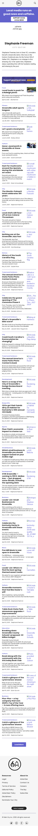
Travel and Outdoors (9, 126)
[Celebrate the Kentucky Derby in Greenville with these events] (31, 528)
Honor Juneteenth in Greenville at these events (12, 148)
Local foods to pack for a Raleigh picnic (13, 91)
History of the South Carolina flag (11, 256)
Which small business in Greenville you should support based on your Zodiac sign (13, 453)
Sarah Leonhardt (16, 158)
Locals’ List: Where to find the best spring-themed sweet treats (12, 570)
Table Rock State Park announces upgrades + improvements (13, 611)
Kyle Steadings (15, 247)
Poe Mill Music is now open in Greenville (11, 551)
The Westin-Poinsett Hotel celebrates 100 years (12, 193)
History (4, 253)
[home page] (19, 3)
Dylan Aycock (15, 690)
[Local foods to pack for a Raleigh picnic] (31, 89)
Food (4, 88)
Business (5, 497)
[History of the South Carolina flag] (31, 256)
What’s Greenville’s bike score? (11, 320)
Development (7, 379)
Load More (19, 744)
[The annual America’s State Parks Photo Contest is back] (31, 280)
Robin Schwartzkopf (17, 183)
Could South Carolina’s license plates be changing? (13, 339)
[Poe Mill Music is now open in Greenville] (31, 550)
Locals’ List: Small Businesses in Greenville (10, 502)
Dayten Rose (15, 266)
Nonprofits (6, 403)
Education (6, 628)
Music (4, 548)
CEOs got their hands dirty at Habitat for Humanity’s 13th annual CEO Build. (13, 408)
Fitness (4, 105)
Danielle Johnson (16, 311)
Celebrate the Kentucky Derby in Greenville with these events (12, 526)
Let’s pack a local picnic (13, 129)
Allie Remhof (14, 100)
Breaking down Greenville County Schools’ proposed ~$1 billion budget (12, 633)
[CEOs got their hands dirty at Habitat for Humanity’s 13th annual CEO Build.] (31, 407)
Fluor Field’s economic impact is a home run (12, 430)
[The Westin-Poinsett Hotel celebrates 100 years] (31, 191)
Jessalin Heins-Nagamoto (19, 329)
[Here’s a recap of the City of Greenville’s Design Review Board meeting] (31, 383)
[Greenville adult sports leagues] (31, 108)
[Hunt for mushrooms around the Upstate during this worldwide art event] (31, 171)
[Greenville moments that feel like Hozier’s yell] (31, 588)
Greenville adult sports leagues (13, 109)
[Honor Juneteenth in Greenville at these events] (31, 145)
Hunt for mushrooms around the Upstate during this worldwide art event (12, 169)
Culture (4, 144)
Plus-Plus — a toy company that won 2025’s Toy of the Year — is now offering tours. (13, 701)
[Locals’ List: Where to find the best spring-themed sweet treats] (31, 568)
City (3, 189)
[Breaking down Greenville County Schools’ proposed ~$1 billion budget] (31, 632)
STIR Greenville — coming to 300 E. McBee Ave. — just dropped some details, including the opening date (13, 478)
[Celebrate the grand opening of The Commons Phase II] (31, 300)
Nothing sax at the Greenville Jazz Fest (11, 235)
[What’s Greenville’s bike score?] (31, 318)
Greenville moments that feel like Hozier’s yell (12, 589)
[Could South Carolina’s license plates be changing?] (31, 337)
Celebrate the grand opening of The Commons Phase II (12, 300)
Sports (4, 427)
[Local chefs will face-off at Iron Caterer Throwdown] (31, 214)
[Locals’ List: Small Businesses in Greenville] (31, 501)
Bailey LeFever (15, 138)
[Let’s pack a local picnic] (31, 129)
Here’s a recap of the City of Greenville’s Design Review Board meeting (12, 385)
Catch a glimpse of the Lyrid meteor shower (13, 678)
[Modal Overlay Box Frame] (19, 14)
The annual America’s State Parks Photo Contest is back (12, 276)
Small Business (7, 448)
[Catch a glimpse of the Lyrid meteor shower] (31, 681)
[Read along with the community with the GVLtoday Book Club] (31, 657)
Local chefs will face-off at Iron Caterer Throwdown (12, 215)
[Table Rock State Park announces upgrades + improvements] (31, 609)
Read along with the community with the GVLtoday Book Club (12, 658)
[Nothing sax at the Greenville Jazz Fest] (31, 234)
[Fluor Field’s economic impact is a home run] (31, 429)
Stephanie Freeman (17, 121)
